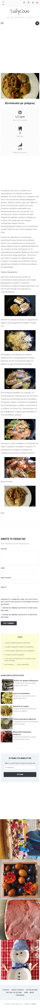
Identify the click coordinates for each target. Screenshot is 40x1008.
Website (4, 587)
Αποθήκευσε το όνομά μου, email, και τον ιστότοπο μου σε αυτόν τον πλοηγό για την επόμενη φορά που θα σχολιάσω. (20, 601)
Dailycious (20, 11)
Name (3, 568)
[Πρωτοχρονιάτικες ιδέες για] (20, 960)
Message (4, 549)
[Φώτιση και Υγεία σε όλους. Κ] (20, 879)
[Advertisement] (20, 50)
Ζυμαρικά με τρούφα (21, 706)
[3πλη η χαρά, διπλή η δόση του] (20, 839)
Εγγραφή (20, 774)
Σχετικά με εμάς (32, 990)
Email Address (6, 578)
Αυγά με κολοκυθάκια (21, 693)
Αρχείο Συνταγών (17, 990)
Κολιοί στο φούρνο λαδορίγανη (26, 680)
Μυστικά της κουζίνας (14, 992)
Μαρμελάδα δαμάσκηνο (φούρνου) (22, 733)
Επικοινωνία (20, 995)
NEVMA (34, 1004)
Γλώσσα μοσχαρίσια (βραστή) (24, 719)
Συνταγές (6, 990)
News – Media (29, 992)
